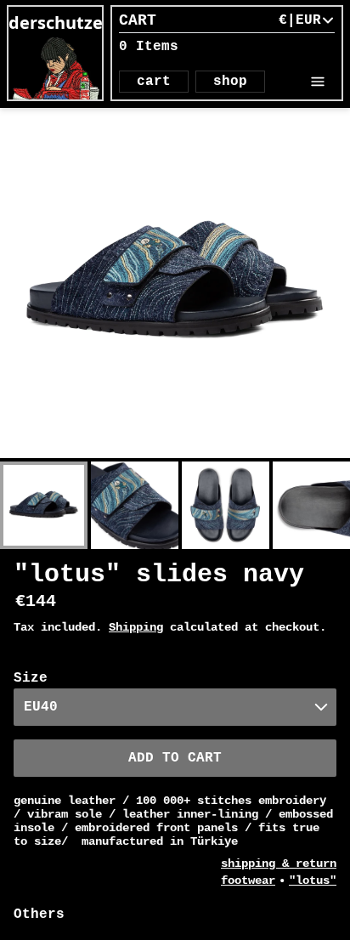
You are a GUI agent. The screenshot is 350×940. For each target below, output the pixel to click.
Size (31, 678)
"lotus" (312, 880)
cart (154, 81)
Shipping (136, 627)
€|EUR (300, 20)
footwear (248, 880)
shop (230, 81)
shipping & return (278, 863)
